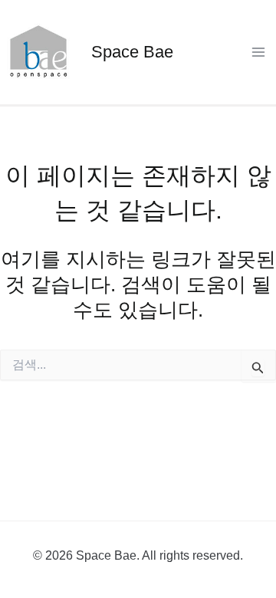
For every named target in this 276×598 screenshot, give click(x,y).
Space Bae (132, 51)
